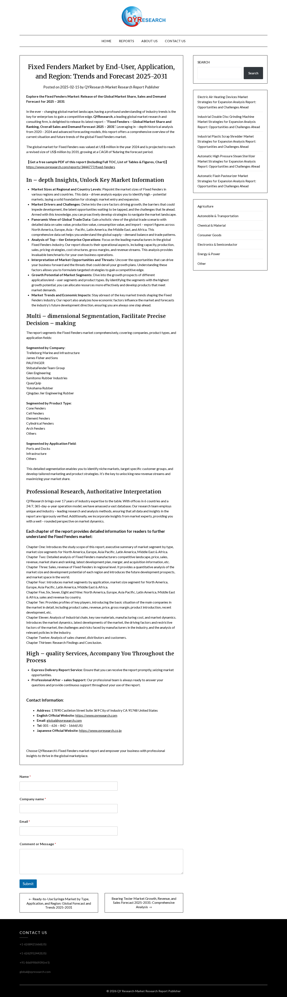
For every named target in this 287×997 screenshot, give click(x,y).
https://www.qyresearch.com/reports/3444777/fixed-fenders (70, 167)
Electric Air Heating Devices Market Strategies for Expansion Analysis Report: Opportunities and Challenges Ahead (226, 102)
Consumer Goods (209, 235)
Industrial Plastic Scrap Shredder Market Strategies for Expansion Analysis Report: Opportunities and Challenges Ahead (226, 141)
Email (25, 821)
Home (106, 41)
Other (201, 263)
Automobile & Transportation (217, 216)
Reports (126, 41)
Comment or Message (38, 844)
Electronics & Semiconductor (217, 244)
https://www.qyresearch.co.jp (100, 730)
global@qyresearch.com (64, 720)
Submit (28, 884)
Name (25, 776)
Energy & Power (208, 254)
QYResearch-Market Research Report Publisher (121, 87)
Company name (33, 799)
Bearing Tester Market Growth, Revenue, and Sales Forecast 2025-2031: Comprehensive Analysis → (144, 902)
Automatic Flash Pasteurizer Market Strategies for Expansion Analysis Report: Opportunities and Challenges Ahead (226, 181)
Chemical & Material (211, 225)
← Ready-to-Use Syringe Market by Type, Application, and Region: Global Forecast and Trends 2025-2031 (58, 903)
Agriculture (205, 206)
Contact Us (175, 41)
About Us (149, 41)
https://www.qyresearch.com (96, 715)
